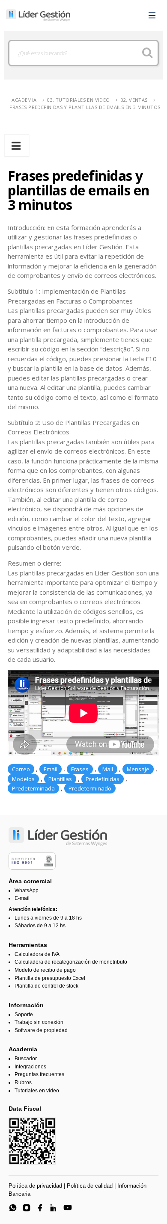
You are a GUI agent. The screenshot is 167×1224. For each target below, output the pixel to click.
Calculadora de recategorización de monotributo (71, 962)
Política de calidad (90, 1186)
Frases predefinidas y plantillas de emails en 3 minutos (84, 107)
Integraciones (30, 1067)
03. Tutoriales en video (78, 100)
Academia (24, 100)
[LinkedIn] (54, 1207)
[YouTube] (67, 1207)
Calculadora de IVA (37, 954)
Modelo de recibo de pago (45, 970)
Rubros (23, 1082)
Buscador (26, 1059)
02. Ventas (134, 100)
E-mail (22, 898)
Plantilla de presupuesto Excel (50, 978)
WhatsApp (27, 891)
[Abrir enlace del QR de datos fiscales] (32, 1141)
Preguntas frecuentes (39, 1074)
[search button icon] (147, 53)
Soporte (24, 1015)
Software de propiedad (41, 1030)
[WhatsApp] (13, 1207)
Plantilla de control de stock (46, 986)
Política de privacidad (35, 1186)
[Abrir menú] (152, 15)
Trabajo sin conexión (39, 1022)
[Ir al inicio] (38, 15)
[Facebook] (40, 1207)
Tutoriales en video (37, 1091)
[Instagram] (26, 1207)
